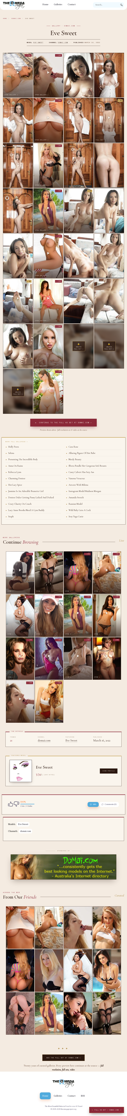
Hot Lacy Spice (14, 484)
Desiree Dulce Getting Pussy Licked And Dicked (30, 497)
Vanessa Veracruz (75, 478)
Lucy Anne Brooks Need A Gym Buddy (25, 510)
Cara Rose (72, 446)
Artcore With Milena (77, 484)
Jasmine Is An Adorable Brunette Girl (25, 491)
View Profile (109, 771)
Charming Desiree (15, 478)
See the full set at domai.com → (63, 1058)
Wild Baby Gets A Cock (78, 510)
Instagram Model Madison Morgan (83, 491)
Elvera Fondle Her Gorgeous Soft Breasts (86, 465)
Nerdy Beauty (73, 459)
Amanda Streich (75, 497)
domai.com (16, 18)
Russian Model (74, 503)
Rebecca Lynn (13, 472)
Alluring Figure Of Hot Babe (80, 453)
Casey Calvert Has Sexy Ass (80, 472)
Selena (10, 453)
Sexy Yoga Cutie (74, 516)
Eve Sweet (38, 43)
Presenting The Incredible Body (22, 459)
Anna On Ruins (14, 465)
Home (45, 4)
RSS (83, 1096)
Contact (72, 4)
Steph (10, 516)
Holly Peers (12, 446)
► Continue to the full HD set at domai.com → (63, 422)
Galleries (58, 4)
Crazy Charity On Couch (19, 503)
